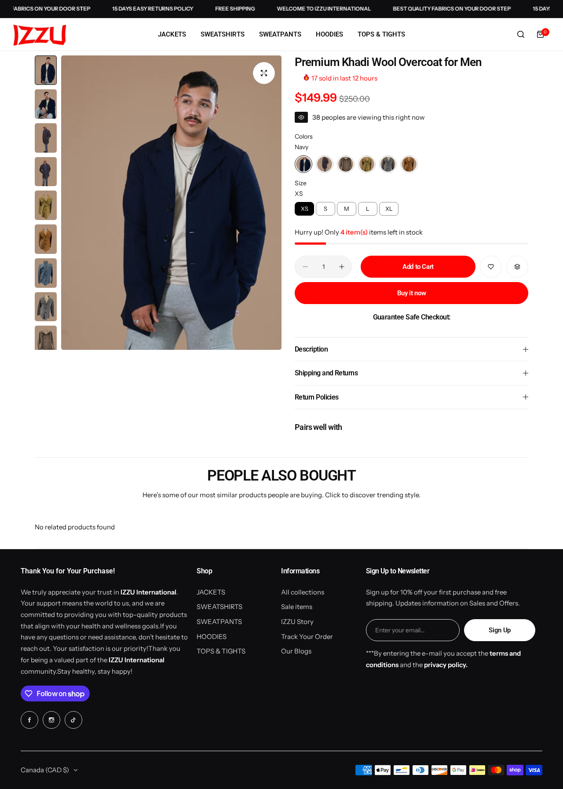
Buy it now (411, 293)
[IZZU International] (39, 35)
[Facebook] (29, 720)
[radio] (303, 164)
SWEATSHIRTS (219, 606)
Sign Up (499, 630)
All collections (302, 592)
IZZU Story (297, 621)
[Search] (520, 34)
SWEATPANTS (219, 621)
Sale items (296, 606)
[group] (171, 202)
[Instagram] (51, 720)
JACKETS (211, 592)
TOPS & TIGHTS (221, 651)
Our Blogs (296, 651)
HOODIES (212, 636)
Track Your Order (307, 636)
